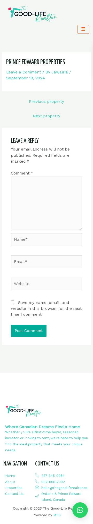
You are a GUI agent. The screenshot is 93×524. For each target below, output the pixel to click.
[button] (80, 510)
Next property (46, 116)
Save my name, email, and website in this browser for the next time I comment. (46, 308)
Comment (22, 173)
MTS (57, 515)
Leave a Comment (23, 72)
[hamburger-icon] (83, 29)
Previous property (46, 101)
